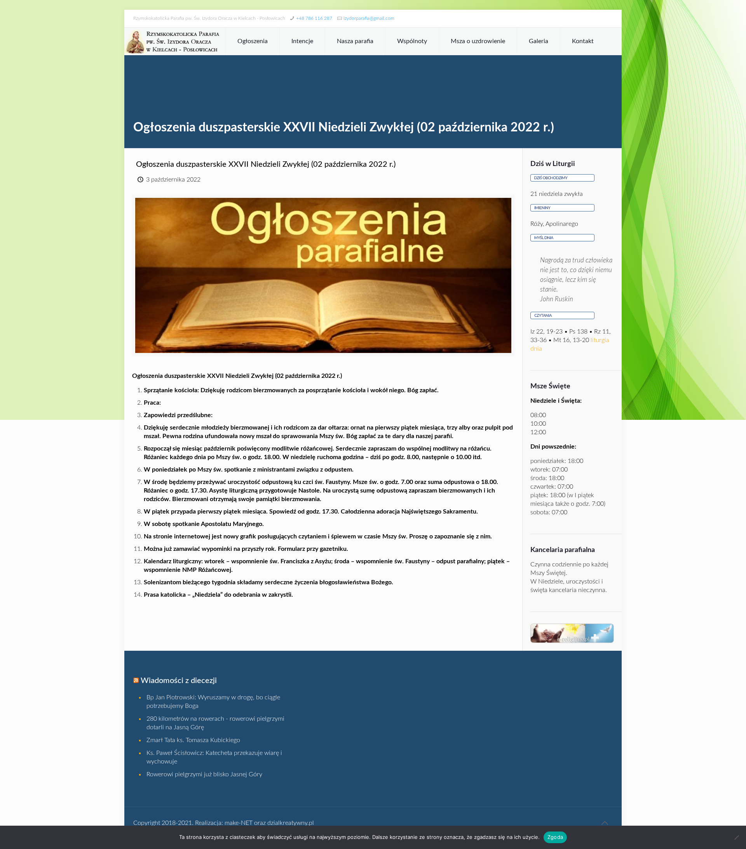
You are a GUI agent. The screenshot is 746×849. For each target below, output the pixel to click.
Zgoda (555, 837)
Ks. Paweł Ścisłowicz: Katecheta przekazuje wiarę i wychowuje (214, 757)
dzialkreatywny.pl (290, 823)
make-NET (239, 823)
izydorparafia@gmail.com (368, 18)
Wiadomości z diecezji (179, 681)
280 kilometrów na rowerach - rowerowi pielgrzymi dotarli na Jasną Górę (215, 723)
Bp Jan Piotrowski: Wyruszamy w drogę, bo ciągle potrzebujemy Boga (213, 701)
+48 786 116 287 (314, 18)
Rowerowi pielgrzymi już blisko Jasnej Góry (204, 774)
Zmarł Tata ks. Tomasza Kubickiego (193, 740)
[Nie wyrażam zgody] (736, 837)
